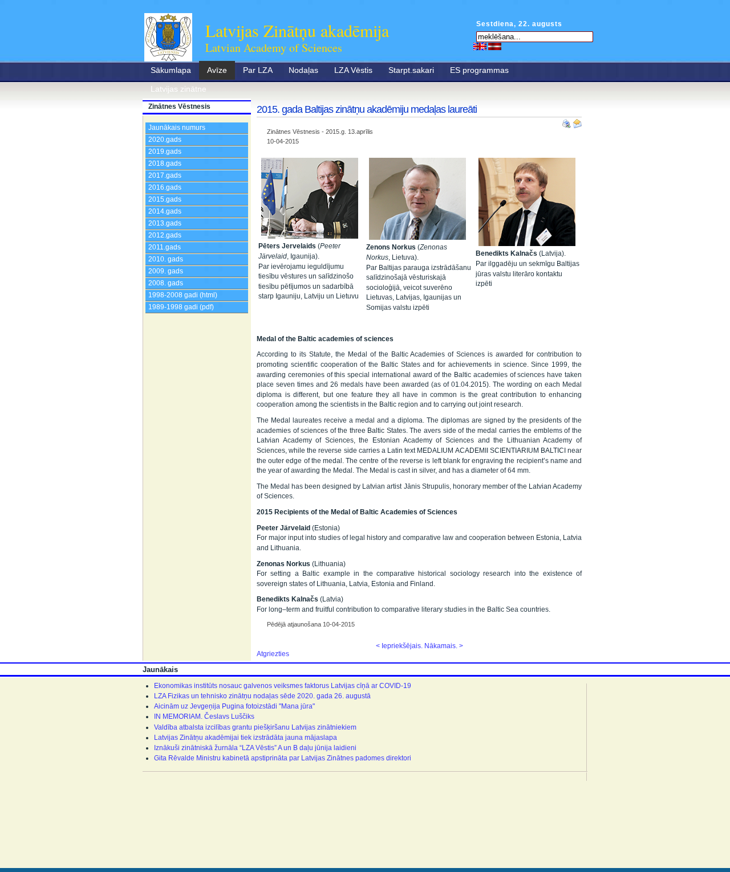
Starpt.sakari (411, 70)
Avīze (217, 70)
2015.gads (164, 199)
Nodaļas (303, 70)
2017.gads (164, 175)
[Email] (577, 121)
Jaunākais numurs (176, 128)
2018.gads (164, 163)
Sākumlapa (171, 70)
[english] (479, 46)
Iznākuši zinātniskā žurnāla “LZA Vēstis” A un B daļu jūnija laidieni (255, 748)
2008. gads (165, 283)
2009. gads (165, 271)
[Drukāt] (567, 121)
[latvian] (494, 46)
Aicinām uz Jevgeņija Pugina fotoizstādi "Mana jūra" (234, 706)
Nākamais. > (443, 646)
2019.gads (164, 151)
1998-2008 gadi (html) (182, 295)
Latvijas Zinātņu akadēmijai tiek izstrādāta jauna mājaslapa (245, 738)
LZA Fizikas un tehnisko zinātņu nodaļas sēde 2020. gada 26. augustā (262, 696)
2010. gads (165, 259)
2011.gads (164, 247)
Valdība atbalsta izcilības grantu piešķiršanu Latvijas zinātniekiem (255, 727)
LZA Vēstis (353, 70)
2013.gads (164, 223)
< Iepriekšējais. (399, 646)
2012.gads (164, 235)
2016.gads (164, 187)
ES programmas (479, 70)
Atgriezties (273, 654)
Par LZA (258, 70)
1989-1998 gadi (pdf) (181, 307)
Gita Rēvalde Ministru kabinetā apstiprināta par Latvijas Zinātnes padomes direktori (282, 758)
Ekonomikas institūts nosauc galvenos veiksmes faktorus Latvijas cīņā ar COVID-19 (282, 686)
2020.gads (164, 140)
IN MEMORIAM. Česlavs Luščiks (204, 716)
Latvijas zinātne (178, 88)
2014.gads (164, 211)
